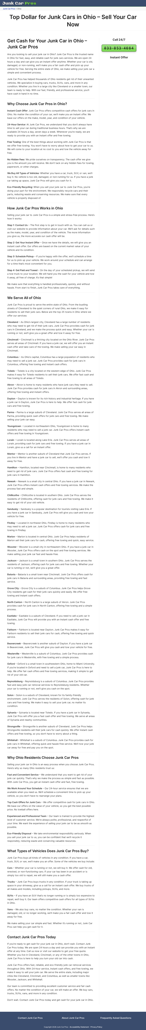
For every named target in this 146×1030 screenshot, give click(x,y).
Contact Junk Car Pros (30, 1017)
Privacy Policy (96, 1027)
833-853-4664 (119, 48)
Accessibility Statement (79, 1027)
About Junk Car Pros (73, 1017)
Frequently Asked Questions (115, 1017)
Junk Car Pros (9, 9)
